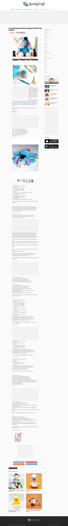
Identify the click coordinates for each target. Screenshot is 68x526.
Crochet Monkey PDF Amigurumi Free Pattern (33, 511)
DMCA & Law (57, 524)
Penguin (46, 65)
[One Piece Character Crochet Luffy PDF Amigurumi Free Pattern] (47, 99)
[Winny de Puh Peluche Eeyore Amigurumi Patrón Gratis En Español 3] (26, 180)
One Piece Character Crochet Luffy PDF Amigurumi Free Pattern (54, 98)
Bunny (41, 9)
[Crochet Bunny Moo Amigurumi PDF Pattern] (47, 90)
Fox (45, 54)
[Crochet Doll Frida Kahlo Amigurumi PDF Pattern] (47, 86)
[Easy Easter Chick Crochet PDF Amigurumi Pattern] (16, 501)
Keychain (46, 38)
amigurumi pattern (34, 91)
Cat (47, 9)
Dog (45, 49)
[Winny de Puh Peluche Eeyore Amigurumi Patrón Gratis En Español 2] (24, 180)
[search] (56, 9)
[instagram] (54, 9)
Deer (45, 45)
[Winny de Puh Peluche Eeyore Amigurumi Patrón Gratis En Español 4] (29, 180)
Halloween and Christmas (48, 58)
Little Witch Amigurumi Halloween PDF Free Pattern (53, 94)
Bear (44, 9)
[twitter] (51, 9)
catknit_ (16, 111)
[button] (13, 158)
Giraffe (46, 56)
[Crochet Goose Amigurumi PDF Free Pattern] (34, 481)
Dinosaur (46, 47)
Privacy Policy (53, 524)
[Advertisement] (34, 17)
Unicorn (46, 72)
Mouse (46, 63)
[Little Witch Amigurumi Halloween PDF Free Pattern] (47, 94)
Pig (45, 67)
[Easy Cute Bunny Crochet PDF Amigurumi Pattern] (47, 103)
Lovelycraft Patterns (28, 9)
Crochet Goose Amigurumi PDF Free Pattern (33, 491)
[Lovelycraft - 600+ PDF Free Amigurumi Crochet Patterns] (34, 4)
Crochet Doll (36, 9)
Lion (45, 61)
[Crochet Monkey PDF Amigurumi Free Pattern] (34, 501)
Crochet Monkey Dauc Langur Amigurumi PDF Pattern (16, 491)
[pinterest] (53, 9)
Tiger (45, 70)
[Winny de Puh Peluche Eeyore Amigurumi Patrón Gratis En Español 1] (21, 180)
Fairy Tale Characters (48, 52)
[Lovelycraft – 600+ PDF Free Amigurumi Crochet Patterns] (34, 519)
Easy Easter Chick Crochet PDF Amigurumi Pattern (14, 511)
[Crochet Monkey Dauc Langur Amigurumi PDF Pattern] (16, 481)
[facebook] (50, 9)
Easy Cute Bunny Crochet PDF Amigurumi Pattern (54, 103)
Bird (45, 40)
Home (22, 9)
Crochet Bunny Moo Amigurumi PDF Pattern (54, 90)
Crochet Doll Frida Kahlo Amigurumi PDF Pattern (53, 86)
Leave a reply (12, 468)
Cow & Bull (46, 43)
